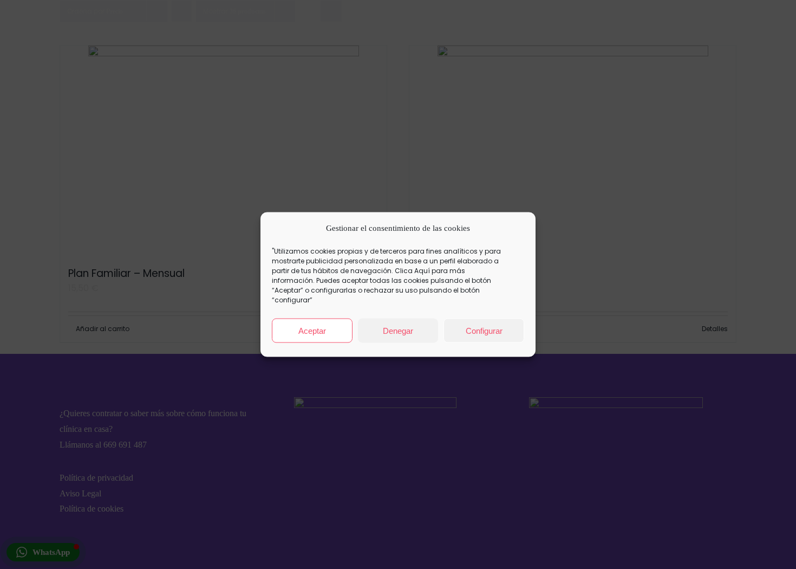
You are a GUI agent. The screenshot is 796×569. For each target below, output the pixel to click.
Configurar (484, 330)
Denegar (398, 330)
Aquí (422, 270)
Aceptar (312, 330)
